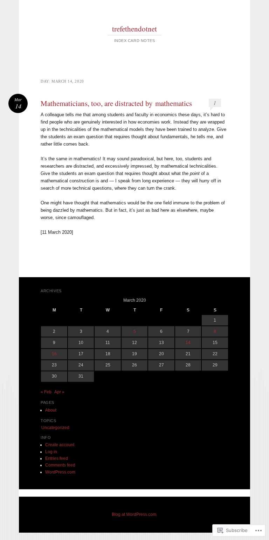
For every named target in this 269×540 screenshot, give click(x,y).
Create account (59, 444)
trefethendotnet (134, 29)
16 (54, 353)
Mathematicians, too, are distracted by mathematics (116, 103)
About (50, 410)
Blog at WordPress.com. (134, 514)
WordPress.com (60, 472)
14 (188, 342)
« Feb (46, 392)
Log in (51, 451)
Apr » (59, 392)
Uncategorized (55, 427)
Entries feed (56, 458)
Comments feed (60, 465)
